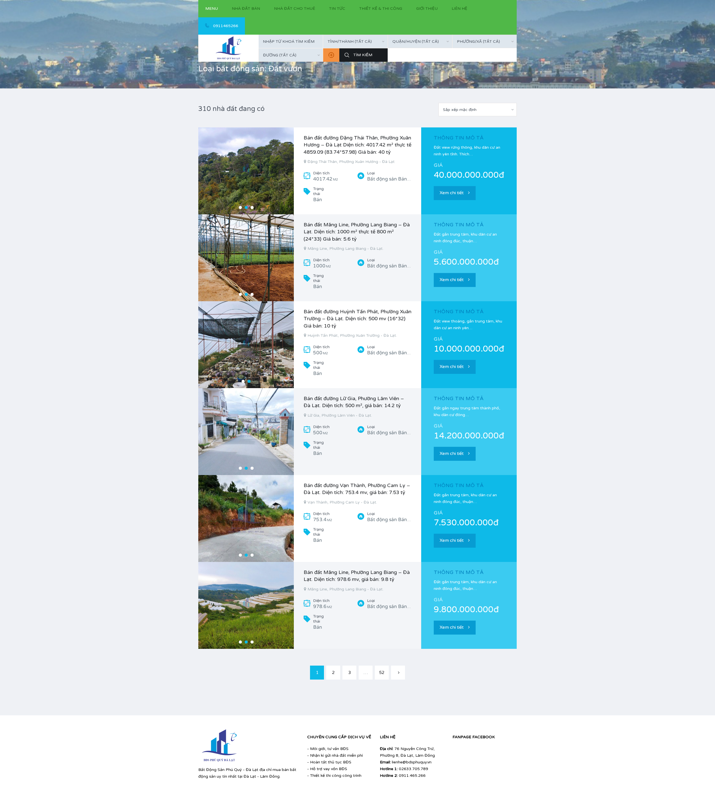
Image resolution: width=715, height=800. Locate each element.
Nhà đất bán (246, 8)
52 (381, 672)
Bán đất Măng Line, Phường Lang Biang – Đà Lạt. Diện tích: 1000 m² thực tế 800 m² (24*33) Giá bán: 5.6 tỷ (357, 232)
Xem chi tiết (452, 193)
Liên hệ (459, 8)
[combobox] (355, 41)
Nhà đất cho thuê (294, 8)
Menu (211, 8)
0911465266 (225, 25)
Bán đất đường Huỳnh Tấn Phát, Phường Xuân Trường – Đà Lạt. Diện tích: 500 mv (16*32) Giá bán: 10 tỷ (357, 318)
